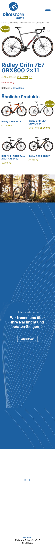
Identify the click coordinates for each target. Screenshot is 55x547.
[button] (48, 10)
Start (3, 22)
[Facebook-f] (30, 480)
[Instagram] (25, 480)
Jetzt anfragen (27, 339)
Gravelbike (13, 22)
